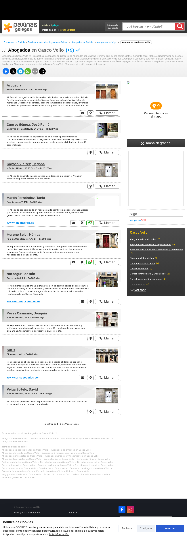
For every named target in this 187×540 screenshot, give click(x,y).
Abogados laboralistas (142, 258)
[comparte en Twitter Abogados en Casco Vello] (13, 71)
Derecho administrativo (142, 263)
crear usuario (67, 29)
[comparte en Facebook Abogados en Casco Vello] (6, 71)
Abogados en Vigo (106, 42)
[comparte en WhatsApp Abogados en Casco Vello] (27, 71)
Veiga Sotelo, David (22, 389)
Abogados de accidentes (143, 239)
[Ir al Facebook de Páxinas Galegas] (122, 509)
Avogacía (14, 85)
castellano (46, 25)
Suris (11, 350)
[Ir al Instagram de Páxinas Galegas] (130, 509)
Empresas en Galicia (14, 42)
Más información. (59, 534)
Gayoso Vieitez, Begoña (26, 164)
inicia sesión (49, 29)
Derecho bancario (139, 268)
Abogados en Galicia (82, 42)
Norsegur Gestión (21, 274)
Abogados (135, 220)
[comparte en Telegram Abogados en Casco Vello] (20, 71)
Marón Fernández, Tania (26, 198)
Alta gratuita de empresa (27, 512)
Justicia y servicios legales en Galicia (48, 42)
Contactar (73, 512)
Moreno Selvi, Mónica (23, 235)
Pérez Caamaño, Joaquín (27, 313)
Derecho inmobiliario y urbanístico (148, 273)
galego (55, 25)
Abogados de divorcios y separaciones (150, 244)
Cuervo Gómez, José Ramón (29, 125)
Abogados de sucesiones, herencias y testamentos (157, 249)
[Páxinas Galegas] (20, 27)
